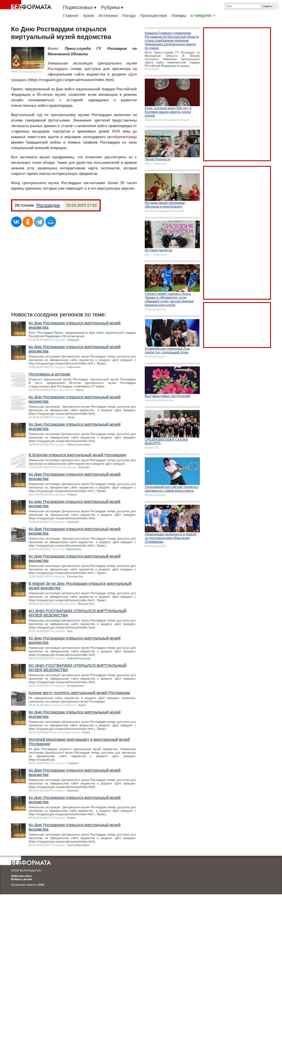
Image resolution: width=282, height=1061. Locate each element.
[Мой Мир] (50, 221)
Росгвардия (48, 205)
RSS (41, 884)
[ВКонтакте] (16, 221)
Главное (70, 15)
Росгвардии (58, 69)
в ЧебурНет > (203, 15)
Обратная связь (21, 876)
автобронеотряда (122, 137)
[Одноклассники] (27, 221)
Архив (88, 15)
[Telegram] (39, 221)
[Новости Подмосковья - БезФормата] (26, 5)
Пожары (178, 15)
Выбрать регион (21, 879)
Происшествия (153, 15)
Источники (108, 15)
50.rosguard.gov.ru (30, 71)
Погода (128, 15)
